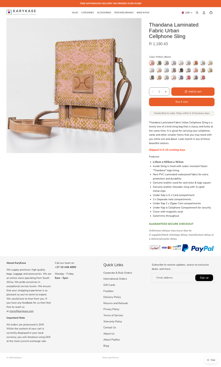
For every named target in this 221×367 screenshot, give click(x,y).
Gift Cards (109, 285)
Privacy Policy (111, 309)
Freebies (108, 291)
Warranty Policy (112, 321)
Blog (106, 346)
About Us (109, 333)
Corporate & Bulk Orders (117, 273)
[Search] (197, 12)
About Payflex (111, 340)
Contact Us (109, 327)
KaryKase (18, 357)
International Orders (115, 279)
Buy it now (182, 102)
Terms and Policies (110, 357)
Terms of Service (113, 315)
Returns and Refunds (115, 303)
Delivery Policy (112, 297)
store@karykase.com (21, 311)
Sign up (204, 277)
